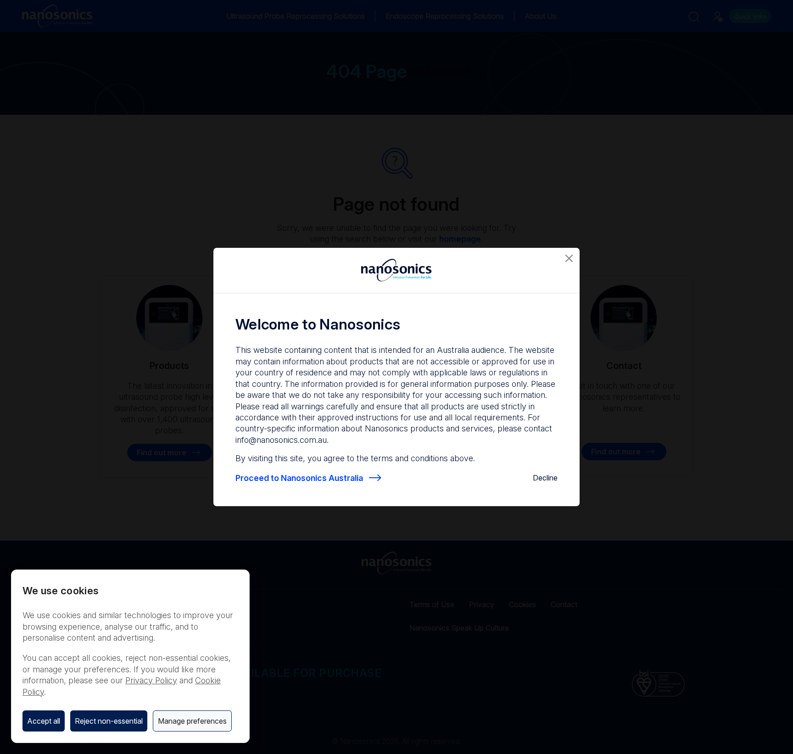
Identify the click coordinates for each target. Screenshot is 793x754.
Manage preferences (192, 721)
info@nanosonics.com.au (281, 440)
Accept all (43, 721)
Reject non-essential (109, 721)
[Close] (569, 258)
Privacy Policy (151, 680)
